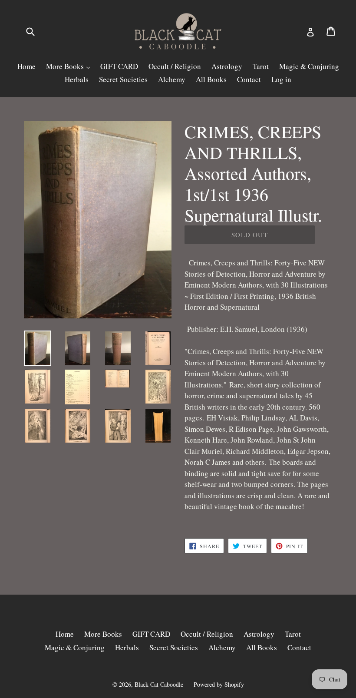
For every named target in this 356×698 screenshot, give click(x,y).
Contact (249, 79)
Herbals (77, 79)
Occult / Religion (174, 66)
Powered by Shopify (219, 684)
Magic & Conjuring (309, 66)
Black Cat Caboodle (159, 684)
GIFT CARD (119, 66)
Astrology (226, 66)
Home (26, 66)
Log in (281, 79)
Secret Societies (123, 79)
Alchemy (171, 79)
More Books (66, 66)
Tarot (261, 66)
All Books (211, 79)
